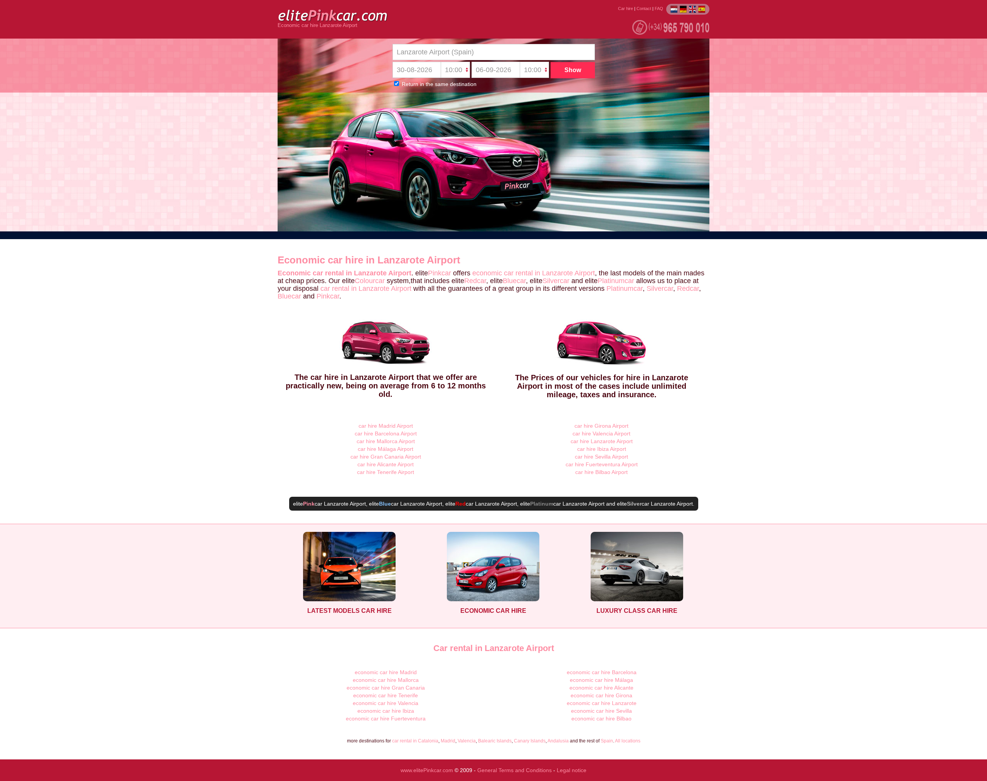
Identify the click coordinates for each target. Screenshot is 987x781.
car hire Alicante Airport (385, 464)
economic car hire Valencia (385, 703)
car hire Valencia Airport (601, 433)
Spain (607, 741)
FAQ (659, 8)
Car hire (625, 8)
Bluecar (514, 281)
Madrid (448, 741)
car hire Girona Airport (601, 426)
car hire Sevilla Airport (601, 457)
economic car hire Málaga (601, 680)
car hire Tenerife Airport (385, 472)
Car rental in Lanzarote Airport (493, 648)
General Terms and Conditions (514, 770)
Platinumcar (616, 281)
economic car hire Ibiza (385, 711)
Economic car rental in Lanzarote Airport (344, 273)
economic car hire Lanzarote (602, 703)
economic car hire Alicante (601, 688)
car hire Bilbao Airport (601, 472)
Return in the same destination (438, 84)
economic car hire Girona (601, 695)
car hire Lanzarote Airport (602, 441)
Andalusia (558, 741)
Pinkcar (439, 273)
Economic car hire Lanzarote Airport (317, 25)
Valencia (467, 741)
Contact (644, 8)
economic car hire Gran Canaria (386, 688)
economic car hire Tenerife (385, 695)
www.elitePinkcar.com (427, 770)
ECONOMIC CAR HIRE (493, 610)
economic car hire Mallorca (386, 680)
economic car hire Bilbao (601, 718)
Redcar (475, 281)
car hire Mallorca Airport (386, 441)
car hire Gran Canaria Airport (385, 457)
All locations (627, 741)
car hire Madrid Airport (386, 426)
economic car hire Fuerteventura (386, 718)
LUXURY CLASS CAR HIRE (636, 610)
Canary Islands (530, 741)
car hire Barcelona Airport (386, 433)
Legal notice (571, 770)
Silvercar (555, 281)
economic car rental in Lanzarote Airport (533, 273)
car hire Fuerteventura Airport (602, 464)
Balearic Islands (495, 741)
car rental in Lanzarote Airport (365, 288)
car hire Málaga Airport (385, 449)
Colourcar (370, 281)
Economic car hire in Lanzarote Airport (369, 260)
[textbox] (493, 52)
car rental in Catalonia (415, 741)
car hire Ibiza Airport (601, 449)
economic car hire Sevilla (601, 711)
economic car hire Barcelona (602, 672)
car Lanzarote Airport (334, 504)
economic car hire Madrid (386, 672)
